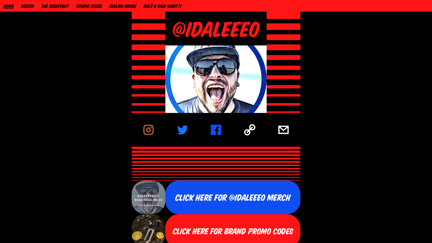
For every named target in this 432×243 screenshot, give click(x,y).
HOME (9, 6)
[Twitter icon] (182, 130)
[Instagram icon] (148, 130)
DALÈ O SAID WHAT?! (163, 6)
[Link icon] (250, 130)
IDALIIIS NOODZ (122, 6)
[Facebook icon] (216, 130)
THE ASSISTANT (55, 6)
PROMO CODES (89, 6)
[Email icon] (283, 130)
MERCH (27, 6)
